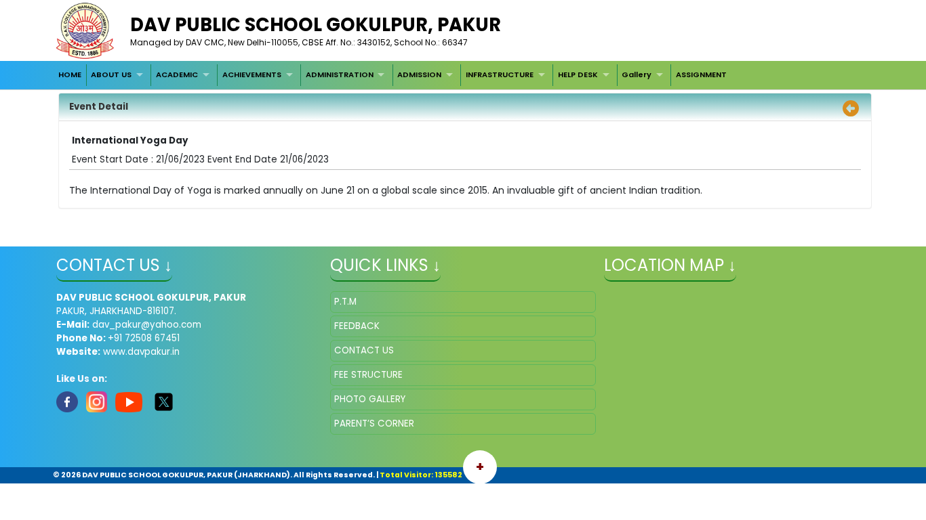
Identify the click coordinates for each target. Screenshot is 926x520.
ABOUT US (111, 74)
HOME (69, 74)
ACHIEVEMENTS (251, 74)
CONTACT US (364, 350)
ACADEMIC (177, 74)
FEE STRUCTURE (368, 374)
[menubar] (392, 75)
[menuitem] (70, 75)
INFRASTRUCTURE (500, 74)
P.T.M (345, 301)
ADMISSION (419, 74)
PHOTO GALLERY (369, 399)
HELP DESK (578, 74)
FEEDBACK (357, 326)
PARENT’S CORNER (374, 423)
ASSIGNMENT (701, 74)
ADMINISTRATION (340, 74)
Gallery (636, 74)
